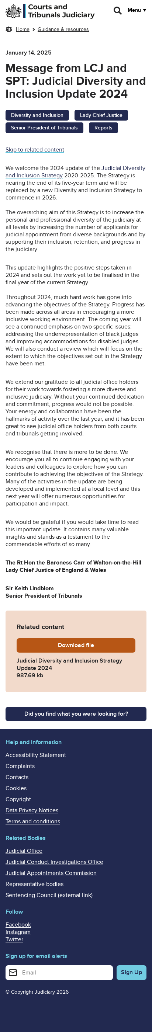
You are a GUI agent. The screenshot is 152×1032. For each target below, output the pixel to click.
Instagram (18, 932)
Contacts (17, 777)
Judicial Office (24, 851)
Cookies (16, 788)
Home (23, 29)
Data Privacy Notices (32, 810)
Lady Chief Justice (101, 115)
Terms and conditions (33, 821)
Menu (134, 10)
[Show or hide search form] (118, 10)
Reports (103, 128)
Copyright (18, 799)
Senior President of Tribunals (44, 128)
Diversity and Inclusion (37, 115)
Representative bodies (34, 884)
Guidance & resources (63, 29)
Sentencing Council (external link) (49, 895)
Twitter (14, 939)
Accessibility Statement (36, 755)
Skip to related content (35, 149)
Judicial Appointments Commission (51, 873)
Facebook (18, 924)
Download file (96, 645)
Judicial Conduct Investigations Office (54, 862)
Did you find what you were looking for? (76, 713)
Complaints (20, 766)
